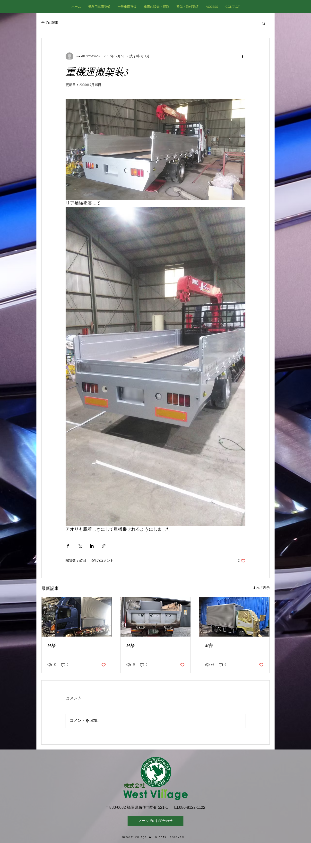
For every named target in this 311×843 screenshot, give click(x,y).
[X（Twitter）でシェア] (80, 546)
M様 (51, 645)
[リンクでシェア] (103, 546)
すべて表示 (261, 588)
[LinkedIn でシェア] (91, 546)
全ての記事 (49, 23)
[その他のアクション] (242, 56)
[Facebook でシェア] (68, 546)
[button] (263, 23)
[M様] (77, 617)
